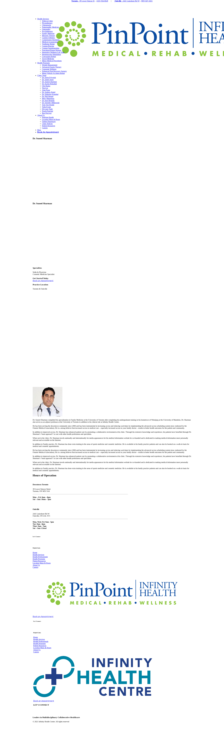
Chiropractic (46, 25)
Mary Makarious (48, 98)
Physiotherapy (47, 23)
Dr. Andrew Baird (48, 92)
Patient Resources (48, 126)
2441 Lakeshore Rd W (127, 1)
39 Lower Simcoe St (82, 1)
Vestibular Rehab (48, 44)
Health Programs (43, 63)
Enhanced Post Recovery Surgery (54, 71)
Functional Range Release (51, 50)
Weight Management (49, 65)
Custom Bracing (48, 46)
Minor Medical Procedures (52, 61)
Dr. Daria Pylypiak (49, 78)
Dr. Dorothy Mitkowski (50, 103)
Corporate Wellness (49, 69)
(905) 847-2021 (147, 1)
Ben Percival (46, 113)
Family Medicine (48, 33)
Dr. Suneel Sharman (49, 82)
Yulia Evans (46, 107)
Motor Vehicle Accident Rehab (53, 73)
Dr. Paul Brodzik (48, 101)
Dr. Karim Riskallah (49, 84)
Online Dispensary (49, 122)
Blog (39, 130)
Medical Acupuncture (50, 42)
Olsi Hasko (46, 86)
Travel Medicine (48, 59)
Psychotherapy (47, 31)
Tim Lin (45, 88)
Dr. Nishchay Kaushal (50, 94)
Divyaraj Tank (47, 109)
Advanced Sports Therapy (51, 67)
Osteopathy (46, 29)
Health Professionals (40, 557)
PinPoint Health (48, 117)
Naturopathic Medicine (50, 27)
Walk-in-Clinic (47, 21)
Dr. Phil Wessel (47, 96)
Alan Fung (46, 90)
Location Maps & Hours (51, 119)
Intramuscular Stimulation (51, 54)
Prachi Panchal (47, 111)
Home (35, 553)
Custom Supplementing (50, 48)
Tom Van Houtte (48, 105)
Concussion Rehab (49, 57)
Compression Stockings (50, 40)
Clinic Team (41, 75)
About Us (41, 115)
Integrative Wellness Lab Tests (53, 52)
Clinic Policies (47, 124)
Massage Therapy (48, 36)
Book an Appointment (43, 281)
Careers (45, 128)
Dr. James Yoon (48, 80)
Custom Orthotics (48, 38)
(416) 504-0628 (102, 1)
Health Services (43, 19)
